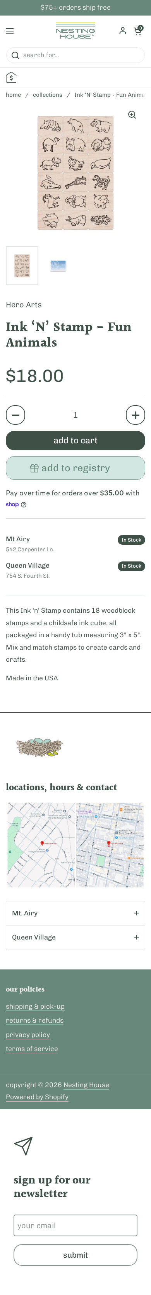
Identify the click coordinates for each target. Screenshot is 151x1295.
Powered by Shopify (37, 1097)
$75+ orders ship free (76, 7)
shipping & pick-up (35, 1006)
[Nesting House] (75, 31)
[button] (15, 415)
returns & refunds (34, 1020)
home (13, 94)
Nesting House (86, 1085)
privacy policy (28, 1035)
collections (47, 94)
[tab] (75, 913)
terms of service (32, 1049)
